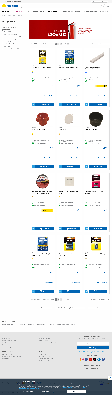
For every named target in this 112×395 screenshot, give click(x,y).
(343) (11, 39)
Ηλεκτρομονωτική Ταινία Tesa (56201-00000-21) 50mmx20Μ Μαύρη (42, 192)
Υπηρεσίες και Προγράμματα (46, 358)
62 (83, 307)
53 (59, 307)
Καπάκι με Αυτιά (63, 129)
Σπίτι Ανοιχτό (5, 342)
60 (78, 307)
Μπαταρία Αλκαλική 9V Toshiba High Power (95, 254)
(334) (10, 34)
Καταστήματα (42, 354)
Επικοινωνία (41, 363)
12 (55, 43)
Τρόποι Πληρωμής (43, 340)
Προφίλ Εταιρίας (6, 338)
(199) (12, 36)
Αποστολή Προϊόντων (44, 338)
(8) (7, 41)
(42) (7, 46)
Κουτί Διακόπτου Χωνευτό (92, 129)
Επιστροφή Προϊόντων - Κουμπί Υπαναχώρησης (50, 342)
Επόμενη (94, 307)
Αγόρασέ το (45, 104)
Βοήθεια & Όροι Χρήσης (45, 356)
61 (81, 307)
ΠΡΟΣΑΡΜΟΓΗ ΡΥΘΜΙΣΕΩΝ (49, 391)
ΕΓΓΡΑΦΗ (92, 348)
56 (67, 307)
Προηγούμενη (45, 307)
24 (58, 43)
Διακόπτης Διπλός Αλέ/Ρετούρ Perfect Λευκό (69, 192)
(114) (7, 32)
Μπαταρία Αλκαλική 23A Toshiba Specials (94, 192)
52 (56, 307)
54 (61, 307)
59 (75, 307)
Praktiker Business (6, 345)
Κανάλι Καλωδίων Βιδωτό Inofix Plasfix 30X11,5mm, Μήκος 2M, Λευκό (95, 68)
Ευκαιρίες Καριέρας (7, 347)
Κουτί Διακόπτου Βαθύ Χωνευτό (40, 129)
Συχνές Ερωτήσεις (43, 345)
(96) (10, 44)
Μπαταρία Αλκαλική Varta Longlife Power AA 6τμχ (41, 254)
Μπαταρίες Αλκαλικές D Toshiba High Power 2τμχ (69, 254)
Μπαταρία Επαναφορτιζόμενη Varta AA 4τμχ (68, 68)
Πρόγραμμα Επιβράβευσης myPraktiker (12, 356)
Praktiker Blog (7, 1)
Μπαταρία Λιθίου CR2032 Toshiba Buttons (41, 68)
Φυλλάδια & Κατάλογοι (8, 354)
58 (72, 307)
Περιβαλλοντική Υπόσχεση (9, 340)
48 (61, 43)
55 (64, 307)
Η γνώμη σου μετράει (44, 360)
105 (89, 307)
